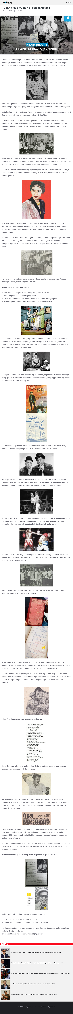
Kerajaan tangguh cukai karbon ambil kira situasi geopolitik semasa (34, 994)
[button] (61, 2)
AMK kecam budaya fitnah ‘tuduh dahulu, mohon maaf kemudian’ (33, 984)
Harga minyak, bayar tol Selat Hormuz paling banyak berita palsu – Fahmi (36, 952)
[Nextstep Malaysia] (7, 2)
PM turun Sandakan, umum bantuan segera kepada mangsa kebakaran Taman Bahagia (40, 973)
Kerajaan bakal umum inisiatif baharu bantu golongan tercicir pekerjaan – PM (37, 963)
